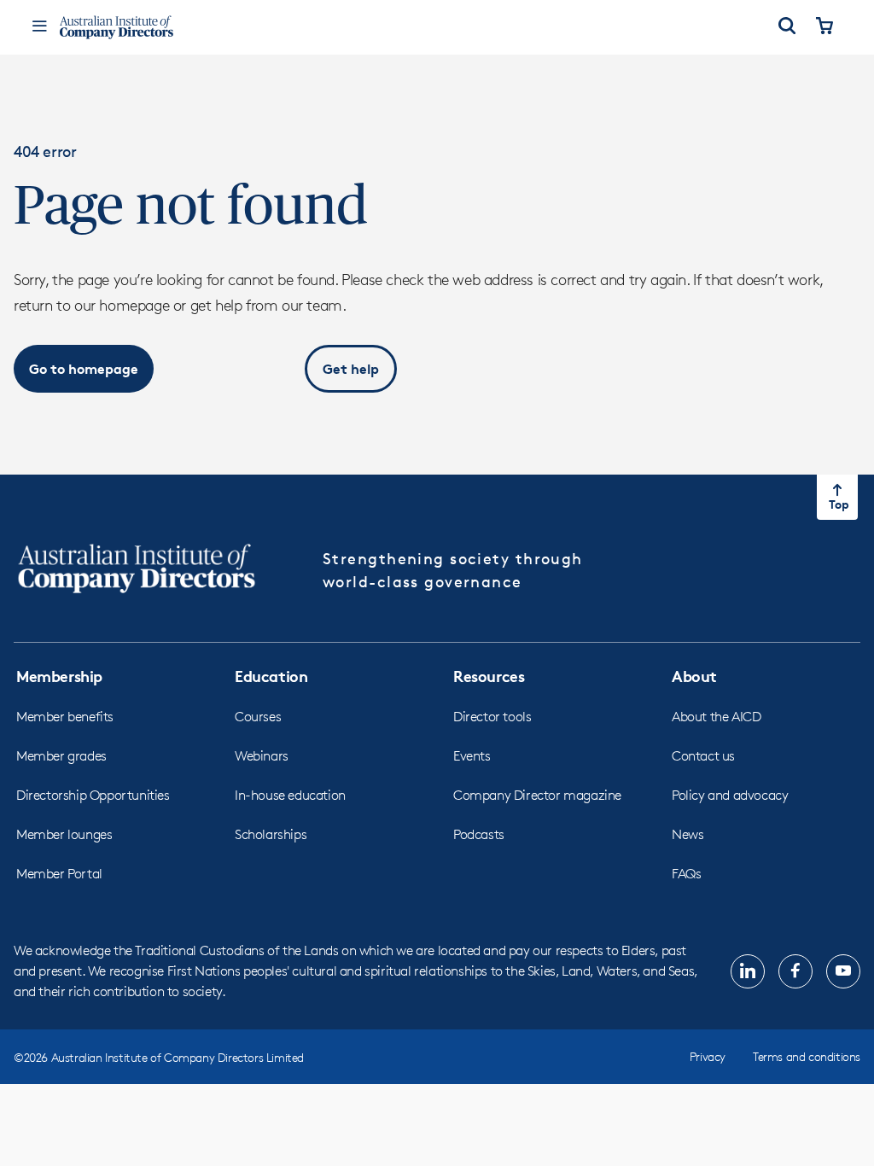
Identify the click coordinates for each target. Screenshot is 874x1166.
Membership (59, 675)
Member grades (61, 756)
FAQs (686, 874)
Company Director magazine (537, 795)
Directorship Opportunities (93, 795)
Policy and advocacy (730, 795)
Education (271, 675)
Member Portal (59, 874)
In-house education (290, 795)
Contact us (703, 756)
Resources (488, 675)
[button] (84, 369)
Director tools (492, 716)
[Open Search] (787, 27)
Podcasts (478, 834)
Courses (258, 716)
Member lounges (64, 834)
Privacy (707, 1056)
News (687, 834)
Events (472, 756)
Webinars (261, 756)
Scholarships (270, 834)
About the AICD (716, 716)
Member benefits (65, 716)
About (694, 675)
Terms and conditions (806, 1056)
